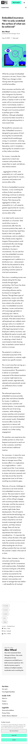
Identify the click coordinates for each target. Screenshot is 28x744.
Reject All (14, 735)
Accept (14, 739)
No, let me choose (14, 730)
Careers (4, 701)
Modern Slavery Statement (9, 716)
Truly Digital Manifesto (8, 692)
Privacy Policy (6, 713)
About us (4, 698)
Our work (4, 689)
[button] (24, 2)
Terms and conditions (8, 710)
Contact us (5, 704)
